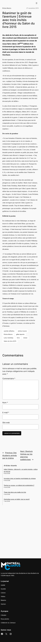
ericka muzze (22, 331)
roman (25, 338)
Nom (5, 403)
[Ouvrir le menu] (36, 3)
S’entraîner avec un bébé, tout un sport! (17, 499)
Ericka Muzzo (6, 8)
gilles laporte (20, 334)
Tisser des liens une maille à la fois (15, 492)
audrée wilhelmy (9, 331)
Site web (6, 423)
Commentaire (8, 378)
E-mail (5, 412)
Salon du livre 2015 (10, 341)
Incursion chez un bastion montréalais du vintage (20, 478)
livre (18, 338)
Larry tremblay (8, 338)
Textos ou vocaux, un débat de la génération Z (19, 485)
